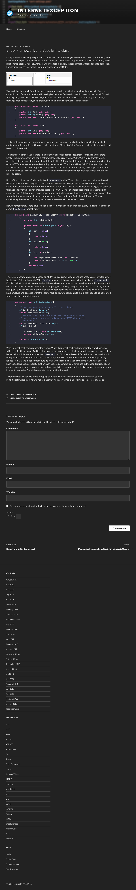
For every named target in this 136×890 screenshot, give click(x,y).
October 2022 (12, 634)
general (9, 769)
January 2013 (11, 704)
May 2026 (10, 594)
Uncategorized (12, 824)
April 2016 (10, 679)
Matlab (9, 804)
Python (9, 814)
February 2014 (12, 684)
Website (10, 492)
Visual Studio (11, 829)
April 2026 (10, 599)
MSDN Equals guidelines (59, 277)
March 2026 (11, 604)
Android (9, 739)
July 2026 (10, 585)
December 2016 (13, 654)
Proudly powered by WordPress (19, 884)
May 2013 (10, 689)
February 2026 (12, 609)
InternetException (48, 10)
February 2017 (12, 644)
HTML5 (9, 779)
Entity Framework (26, 394)
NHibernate (12, 280)
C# (7, 754)
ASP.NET (9, 744)
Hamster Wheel (12, 774)
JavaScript (10, 789)
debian (8, 759)
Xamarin (9, 839)
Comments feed (12, 864)
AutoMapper (11, 749)
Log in (8, 854)
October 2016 (12, 659)
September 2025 (13, 619)
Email (10, 478)
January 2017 (11, 649)
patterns (9, 809)
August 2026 (11, 580)
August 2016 (11, 669)
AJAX (8, 734)
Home (9, 29)
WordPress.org (12, 869)
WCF (8, 833)
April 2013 (10, 694)
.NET (12, 394)
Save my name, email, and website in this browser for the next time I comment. (48, 506)
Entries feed (11, 859)
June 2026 (10, 590)
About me (21, 29)
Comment (12, 428)
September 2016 (13, 664)
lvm (7, 799)
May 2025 (10, 624)
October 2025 (12, 614)
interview (9, 784)
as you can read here (57, 97)
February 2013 (12, 699)
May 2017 (10, 639)
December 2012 (12, 709)
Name (10, 464)
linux (8, 794)
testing (8, 819)
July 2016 (10, 674)
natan (26, 47)
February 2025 (12, 629)
